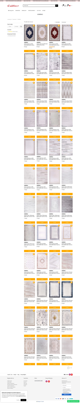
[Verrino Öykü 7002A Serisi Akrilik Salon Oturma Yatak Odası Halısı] (42, 204)
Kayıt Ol (25, 382)
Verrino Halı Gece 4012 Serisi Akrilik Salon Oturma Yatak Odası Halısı (54, 187)
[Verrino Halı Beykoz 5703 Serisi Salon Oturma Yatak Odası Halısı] (54, 118)
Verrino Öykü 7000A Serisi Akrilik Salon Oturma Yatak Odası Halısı (67, 187)
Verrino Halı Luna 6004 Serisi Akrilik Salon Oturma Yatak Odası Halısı (42, 273)
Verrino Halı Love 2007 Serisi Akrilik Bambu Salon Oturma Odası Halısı (29, 73)
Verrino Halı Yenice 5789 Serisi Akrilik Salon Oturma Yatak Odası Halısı (54, 73)
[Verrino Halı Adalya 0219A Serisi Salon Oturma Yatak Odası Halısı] (29, 89)
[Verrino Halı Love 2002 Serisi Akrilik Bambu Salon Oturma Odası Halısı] (54, 32)
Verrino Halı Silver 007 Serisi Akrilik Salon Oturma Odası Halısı (42, 329)
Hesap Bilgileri (23, 374)
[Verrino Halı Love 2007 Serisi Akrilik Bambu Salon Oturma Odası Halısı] (29, 61)
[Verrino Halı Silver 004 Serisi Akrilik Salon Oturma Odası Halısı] (54, 289)
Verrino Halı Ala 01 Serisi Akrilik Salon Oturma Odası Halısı (42, 357)
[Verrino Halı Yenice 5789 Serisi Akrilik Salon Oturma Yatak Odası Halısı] (54, 61)
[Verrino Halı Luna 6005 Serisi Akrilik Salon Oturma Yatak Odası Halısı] (54, 261)
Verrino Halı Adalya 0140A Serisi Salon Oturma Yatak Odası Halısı (67, 73)
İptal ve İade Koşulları (11, 387)
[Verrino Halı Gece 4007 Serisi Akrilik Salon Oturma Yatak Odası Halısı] (42, 147)
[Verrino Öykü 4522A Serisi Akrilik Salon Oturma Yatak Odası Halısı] (67, 204)
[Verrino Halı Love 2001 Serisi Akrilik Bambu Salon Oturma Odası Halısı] (42, 32)
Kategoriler (11, 10)
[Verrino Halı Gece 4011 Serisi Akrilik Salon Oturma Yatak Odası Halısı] (42, 175)
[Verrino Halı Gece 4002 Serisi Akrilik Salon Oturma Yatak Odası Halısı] (67, 118)
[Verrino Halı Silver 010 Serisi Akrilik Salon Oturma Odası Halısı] (29, 346)
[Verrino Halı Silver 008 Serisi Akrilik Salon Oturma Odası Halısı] (54, 317)
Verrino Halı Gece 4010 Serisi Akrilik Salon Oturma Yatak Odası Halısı (29, 187)
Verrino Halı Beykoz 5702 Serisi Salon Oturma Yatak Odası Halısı (42, 130)
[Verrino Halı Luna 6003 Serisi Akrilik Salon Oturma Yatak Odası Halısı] (29, 261)
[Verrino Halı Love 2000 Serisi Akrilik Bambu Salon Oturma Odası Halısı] (29, 32)
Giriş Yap (25, 383)
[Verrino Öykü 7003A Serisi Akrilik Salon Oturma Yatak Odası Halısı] (54, 204)
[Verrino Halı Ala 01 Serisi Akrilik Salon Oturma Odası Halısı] (42, 346)
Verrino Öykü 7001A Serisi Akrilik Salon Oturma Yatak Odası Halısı (29, 216)
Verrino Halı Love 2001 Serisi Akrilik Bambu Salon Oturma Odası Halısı (42, 44)
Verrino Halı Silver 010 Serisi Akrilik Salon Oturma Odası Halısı (29, 357)
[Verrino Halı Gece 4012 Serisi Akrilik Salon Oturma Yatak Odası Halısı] (54, 175)
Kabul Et (23, 400)
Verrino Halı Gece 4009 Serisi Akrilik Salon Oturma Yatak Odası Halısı (67, 159)
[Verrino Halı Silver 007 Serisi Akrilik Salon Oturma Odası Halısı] (42, 317)
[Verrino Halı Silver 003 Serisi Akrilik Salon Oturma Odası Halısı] (42, 289)
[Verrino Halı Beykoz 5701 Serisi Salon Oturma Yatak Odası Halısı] (29, 118)
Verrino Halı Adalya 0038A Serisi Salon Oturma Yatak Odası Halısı (42, 101)
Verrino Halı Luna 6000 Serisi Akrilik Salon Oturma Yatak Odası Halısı (42, 244)
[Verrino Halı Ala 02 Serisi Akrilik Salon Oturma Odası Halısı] (54, 346)
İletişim (15, 374)
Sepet (25, 385)
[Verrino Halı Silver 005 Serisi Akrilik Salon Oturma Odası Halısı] (67, 289)
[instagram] (70, 374)
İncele (29, 51)
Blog (19, 374)
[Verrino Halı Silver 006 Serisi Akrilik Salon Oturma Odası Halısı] (29, 317)
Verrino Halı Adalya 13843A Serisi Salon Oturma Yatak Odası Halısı (67, 101)
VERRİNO (19, 19)
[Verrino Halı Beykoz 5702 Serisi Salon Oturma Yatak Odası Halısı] (42, 118)
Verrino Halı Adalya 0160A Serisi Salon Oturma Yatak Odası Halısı (54, 101)
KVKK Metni (9, 382)
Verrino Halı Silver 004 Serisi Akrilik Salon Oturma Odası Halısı (54, 301)
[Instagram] (46, 381)
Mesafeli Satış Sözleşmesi (12, 384)
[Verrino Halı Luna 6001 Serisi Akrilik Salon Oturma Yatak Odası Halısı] (54, 232)
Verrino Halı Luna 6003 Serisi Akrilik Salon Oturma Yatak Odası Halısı (29, 273)
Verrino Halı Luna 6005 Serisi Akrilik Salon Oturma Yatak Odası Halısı (54, 273)
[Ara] (56, 5)
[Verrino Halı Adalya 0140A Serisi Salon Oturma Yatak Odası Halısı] (67, 61)
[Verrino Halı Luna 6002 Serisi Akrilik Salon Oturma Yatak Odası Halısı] (67, 232)
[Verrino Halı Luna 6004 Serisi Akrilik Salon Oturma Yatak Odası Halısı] (42, 261)
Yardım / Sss (10, 374)
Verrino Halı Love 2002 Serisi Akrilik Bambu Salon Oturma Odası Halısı (54, 44)
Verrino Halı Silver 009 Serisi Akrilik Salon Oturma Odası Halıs (67, 329)
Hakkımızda (9, 380)
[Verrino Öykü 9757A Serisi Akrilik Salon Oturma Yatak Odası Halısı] (29, 232)
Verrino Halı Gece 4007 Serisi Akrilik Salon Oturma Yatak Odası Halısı (42, 159)
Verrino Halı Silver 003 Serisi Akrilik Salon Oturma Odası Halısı (42, 301)
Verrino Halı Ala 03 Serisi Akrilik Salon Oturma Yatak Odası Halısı (67, 357)
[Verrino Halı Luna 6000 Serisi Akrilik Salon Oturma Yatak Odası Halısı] (42, 232)
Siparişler (67, 374)
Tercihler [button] (18, 400)
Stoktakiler (58, 22)
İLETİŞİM (43, 10)
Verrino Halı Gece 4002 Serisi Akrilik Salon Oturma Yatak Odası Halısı (67, 130)
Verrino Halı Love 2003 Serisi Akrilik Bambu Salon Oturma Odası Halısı (67, 44)
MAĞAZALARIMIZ (31, 10)
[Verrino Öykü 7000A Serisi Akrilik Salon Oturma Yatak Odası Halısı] (67, 175)
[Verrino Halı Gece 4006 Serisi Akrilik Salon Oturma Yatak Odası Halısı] (29, 147)
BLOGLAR (39, 10)
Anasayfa (9, 19)
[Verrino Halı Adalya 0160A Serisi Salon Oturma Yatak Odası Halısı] (54, 89)
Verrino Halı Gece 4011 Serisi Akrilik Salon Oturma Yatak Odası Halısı (42, 187)
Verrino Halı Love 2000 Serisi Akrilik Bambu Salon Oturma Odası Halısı (29, 44)
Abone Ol (67, 394)
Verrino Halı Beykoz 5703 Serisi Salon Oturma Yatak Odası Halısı (54, 130)
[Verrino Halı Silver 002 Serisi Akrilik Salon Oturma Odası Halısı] (29, 289)
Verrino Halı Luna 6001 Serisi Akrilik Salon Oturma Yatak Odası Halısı (54, 244)
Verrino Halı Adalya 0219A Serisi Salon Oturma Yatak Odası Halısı (29, 101)
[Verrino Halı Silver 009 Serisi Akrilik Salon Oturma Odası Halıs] (67, 317)
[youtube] (72, 374)
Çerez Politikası (10, 388)
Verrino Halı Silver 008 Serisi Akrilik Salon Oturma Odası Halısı (54, 329)
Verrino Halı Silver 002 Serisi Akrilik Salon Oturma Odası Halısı (29, 301)
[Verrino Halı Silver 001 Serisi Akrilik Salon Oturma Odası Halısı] (67, 261)
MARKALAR (24, 10)
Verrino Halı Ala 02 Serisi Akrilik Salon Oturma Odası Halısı (54, 357)
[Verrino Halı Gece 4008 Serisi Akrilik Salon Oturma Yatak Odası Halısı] (54, 147)
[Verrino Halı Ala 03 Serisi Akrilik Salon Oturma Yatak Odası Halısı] (67, 346)
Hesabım (25, 384)
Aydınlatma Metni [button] (66, 392)
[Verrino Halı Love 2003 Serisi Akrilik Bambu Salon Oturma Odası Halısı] (67, 32)
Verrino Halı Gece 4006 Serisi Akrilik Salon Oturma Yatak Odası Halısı (29, 159)
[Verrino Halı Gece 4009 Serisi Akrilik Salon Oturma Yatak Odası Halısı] (67, 147)
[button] (71, 5)
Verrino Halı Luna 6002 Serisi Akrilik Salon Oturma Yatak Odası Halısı (67, 244)
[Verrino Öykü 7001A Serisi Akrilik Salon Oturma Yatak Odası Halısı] (29, 204)
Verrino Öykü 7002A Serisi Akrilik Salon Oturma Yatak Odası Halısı (42, 216)
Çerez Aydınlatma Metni (20, 396)
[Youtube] (49, 381)
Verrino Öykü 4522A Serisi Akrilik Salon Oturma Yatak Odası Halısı (67, 216)
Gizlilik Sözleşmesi (10, 383)
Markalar (14, 19)
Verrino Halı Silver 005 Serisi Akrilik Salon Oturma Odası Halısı (67, 301)
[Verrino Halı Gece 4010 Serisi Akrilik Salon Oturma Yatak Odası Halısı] (29, 175)
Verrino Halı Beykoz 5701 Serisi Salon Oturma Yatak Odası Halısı (29, 130)
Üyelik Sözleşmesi (10, 385)
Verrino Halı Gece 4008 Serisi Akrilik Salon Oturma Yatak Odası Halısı (54, 159)
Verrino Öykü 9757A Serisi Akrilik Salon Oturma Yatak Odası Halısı (29, 244)
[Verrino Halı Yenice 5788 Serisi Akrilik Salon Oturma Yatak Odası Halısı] (42, 61)
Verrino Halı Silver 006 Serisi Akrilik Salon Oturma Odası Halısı (29, 329)
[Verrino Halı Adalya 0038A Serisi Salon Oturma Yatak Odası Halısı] (42, 89)
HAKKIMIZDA (17, 10)
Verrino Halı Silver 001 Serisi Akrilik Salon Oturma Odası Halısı (67, 273)
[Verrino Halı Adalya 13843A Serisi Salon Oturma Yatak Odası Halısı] (67, 89)
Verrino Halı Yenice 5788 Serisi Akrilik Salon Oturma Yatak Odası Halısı (42, 73)
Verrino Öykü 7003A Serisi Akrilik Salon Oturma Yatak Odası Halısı (54, 216)
